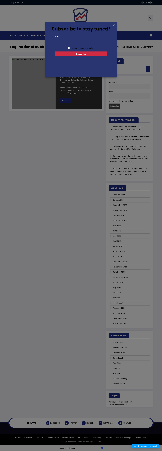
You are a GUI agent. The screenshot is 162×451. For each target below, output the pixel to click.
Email (57, 37)
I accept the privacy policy (82, 48)
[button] (145, 446)
